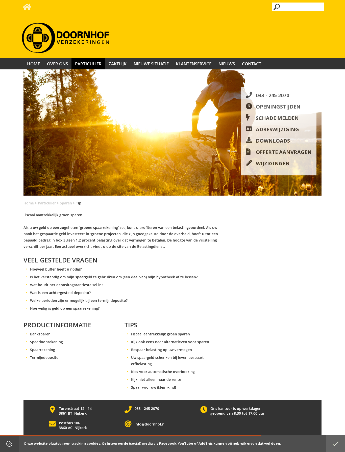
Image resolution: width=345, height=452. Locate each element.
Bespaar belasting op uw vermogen (161, 349)
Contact (251, 64)
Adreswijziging (277, 129)
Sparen (66, 203)
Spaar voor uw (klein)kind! (153, 387)
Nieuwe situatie (151, 64)
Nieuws (226, 64)
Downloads (273, 140)
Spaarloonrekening (46, 341)
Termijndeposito (44, 357)
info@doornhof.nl (150, 424)
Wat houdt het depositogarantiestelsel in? (66, 284)
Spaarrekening (42, 349)
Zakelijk (118, 64)
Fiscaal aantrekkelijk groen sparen (160, 334)
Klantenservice (193, 64)
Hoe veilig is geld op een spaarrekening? (65, 308)
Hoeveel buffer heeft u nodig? (56, 269)
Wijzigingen (273, 163)
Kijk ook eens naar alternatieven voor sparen (170, 341)
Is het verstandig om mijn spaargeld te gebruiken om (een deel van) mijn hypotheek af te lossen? (114, 277)
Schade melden (277, 118)
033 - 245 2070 (272, 95)
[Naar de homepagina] (26, 8)
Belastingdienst (150, 246)
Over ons (57, 64)
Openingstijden (278, 106)
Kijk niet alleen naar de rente (156, 379)
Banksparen (40, 334)
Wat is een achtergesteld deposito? (60, 292)
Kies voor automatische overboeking (163, 371)
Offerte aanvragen (284, 152)
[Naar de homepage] (65, 38)
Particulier (47, 203)
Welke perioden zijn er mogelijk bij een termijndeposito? (79, 300)
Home (28, 203)
